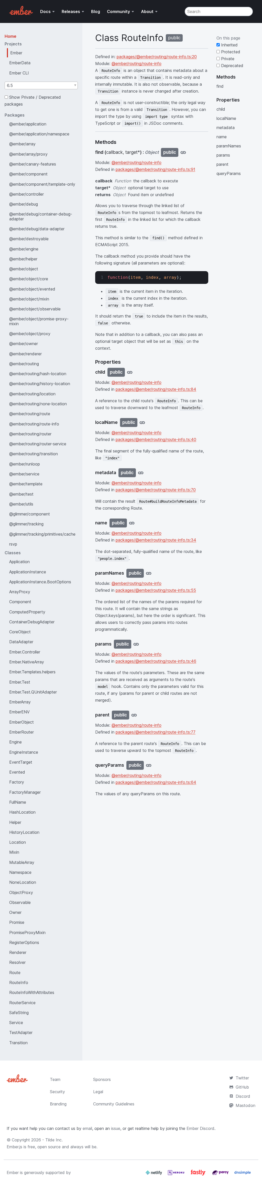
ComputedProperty (27, 611)
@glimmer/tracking (26, 523)
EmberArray (20, 701)
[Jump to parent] (134, 715)
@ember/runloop (24, 464)
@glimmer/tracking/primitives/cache (42, 534)
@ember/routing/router (30, 433)
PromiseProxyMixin (27, 932)
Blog (95, 11)
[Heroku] (176, 1174)
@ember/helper (23, 258)
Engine (15, 742)
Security (57, 1091)
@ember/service (24, 473)
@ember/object (23, 268)
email (87, 1128)
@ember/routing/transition (33, 453)
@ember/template (25, 483)
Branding (58, 1103)
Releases (71, 11)
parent (222, 164)
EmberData (19, 62)
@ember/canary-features (32, 164)
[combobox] (41, 85)
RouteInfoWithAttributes (31, 992)
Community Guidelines (113, 1103)
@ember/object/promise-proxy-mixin (39, 321)
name (221, 136)
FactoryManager (25, 792)
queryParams (228, 173)
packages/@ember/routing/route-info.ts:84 (156, 389)
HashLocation (22, 812)
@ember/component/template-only (42, 184)
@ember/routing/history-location (39, 383)
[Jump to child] (129, 372)
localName (226, 118)
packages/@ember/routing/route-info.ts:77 (155, 732)
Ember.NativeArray (26, 661)
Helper (15, 822)
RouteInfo (18, 982)
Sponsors (102, 1079)
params (223, 155)
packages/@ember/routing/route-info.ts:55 (156, 590)
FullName (17, 802)
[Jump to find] (183, 152)
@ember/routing (24, 363)
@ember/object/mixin (29, 298)
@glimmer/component (29, 513)
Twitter (242, 1077)
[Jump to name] (131, 523)
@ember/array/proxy (28, 154)
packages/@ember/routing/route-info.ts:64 (156, 782)
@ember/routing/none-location (38, 403)
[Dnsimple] (242, 1174)
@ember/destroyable (29, 238)
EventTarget (20, 762)
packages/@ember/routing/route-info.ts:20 (157, 56)
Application (19, 561)
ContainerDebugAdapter (31, 621)
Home (10, 36)
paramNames (228, 145)
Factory (16, 782)
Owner (15, 912)
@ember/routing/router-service (37, 443)
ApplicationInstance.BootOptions (40, 581)
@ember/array (22, 143)
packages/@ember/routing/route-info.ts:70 (156, 489)
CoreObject (20, 631)
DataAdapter (21, 641)
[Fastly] (199, 1174)
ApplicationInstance (27, 571)
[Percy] (221, 1174)
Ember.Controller (24, 651)
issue (115, 1128)
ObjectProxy (21, 892)
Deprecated (231, 65)
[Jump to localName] (142, 422)
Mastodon (245, 1105)
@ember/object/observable (35, 308)
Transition (18, 1042)
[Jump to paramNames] (148, 573)
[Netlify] (154, 1174)
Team (55, 1079)
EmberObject (21, 722)
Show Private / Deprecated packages (33, 101)
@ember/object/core (28, 278)
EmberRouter (21, 732)
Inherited (229, 44)
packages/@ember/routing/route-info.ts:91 (155, 169)
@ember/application (27, 124)
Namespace (20, 872)
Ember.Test (19, 682)
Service (16, 1022)
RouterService (22, 1002)
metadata (225, 127)
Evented (17, 772)
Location (17, 842)
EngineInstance (23, 752)
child (220, 109)
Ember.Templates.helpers (32, 671)
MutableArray (21, 862)
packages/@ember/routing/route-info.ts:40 (156, 439)
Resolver (17, 962)
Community (118, 11)
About (147, 11)
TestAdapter (20, 1032)
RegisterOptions (24, 942)
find (220, 86)
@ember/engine (23, 248)
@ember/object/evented (32, 289)
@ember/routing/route (29, 413)
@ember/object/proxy (29, 333)
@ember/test (21, 494)
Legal (98, 1091)
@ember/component (28, 174)
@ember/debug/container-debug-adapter (40, 216)
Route (14, 972)
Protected (230, 51)
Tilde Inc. (54, 1139)
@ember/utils (21, 504)
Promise (16, 922)
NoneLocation (22, 882)
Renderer (17, 952)
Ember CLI (19, 72)
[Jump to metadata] (140, 472)
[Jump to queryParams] (148, 765)
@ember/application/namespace (39, 133)
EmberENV (19, 711)
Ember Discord (200, 1128)
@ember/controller (26, 194)
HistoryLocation (24, 832)
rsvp (13, 544)
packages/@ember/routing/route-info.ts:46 (156, 661)
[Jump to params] (136, 644)
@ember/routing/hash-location (37, 373)
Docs (45, 11)
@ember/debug (23, 204)
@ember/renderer (25, 353)
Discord (243, 1096)
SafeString (19, 1012)
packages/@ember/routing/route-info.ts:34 (156, 540)
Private (227, 58)
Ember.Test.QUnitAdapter (33, 692)
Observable (20, 902)
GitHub (242, 1087)
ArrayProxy (19, 591)
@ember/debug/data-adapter (36, 228)
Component (20, 601)
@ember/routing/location (32, 393)
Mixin (14, 852)
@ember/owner (23, 343)
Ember (16, 52)
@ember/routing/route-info (34, 423)
